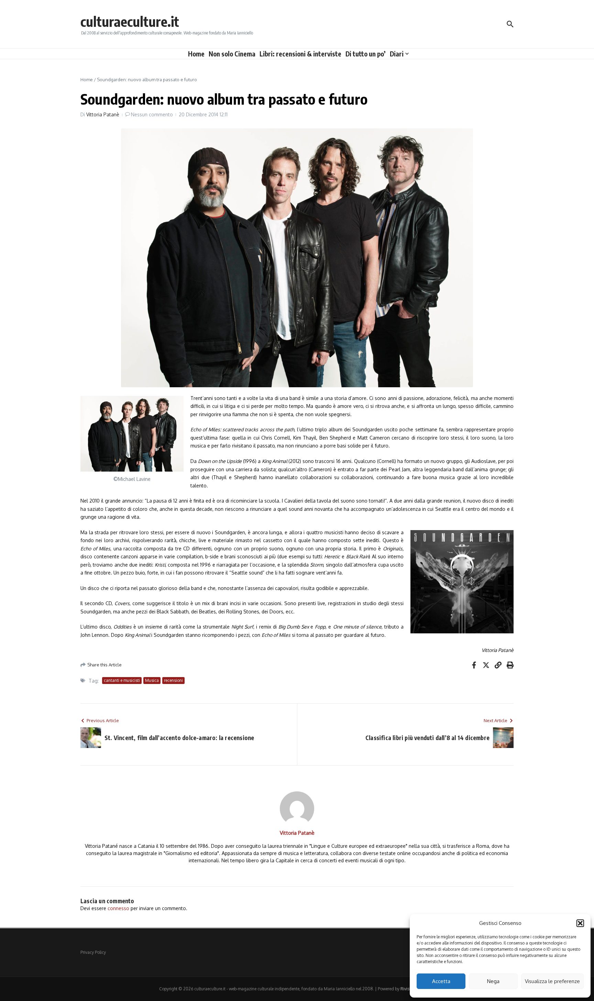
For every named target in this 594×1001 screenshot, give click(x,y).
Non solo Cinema (232, 54)
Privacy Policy (93, 952)
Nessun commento (152, 114)
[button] (580, 923)
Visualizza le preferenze (552, 981)
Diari (397, 54)
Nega (493, 981)
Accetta (441, 981)
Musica (152, 680)
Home (196, 54)
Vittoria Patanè (102, 114)
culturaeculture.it (129, 21)
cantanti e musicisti (122, 680)
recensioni (173, 680)
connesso (118, 908)
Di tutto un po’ (365, 54)
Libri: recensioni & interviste (300, 54)
